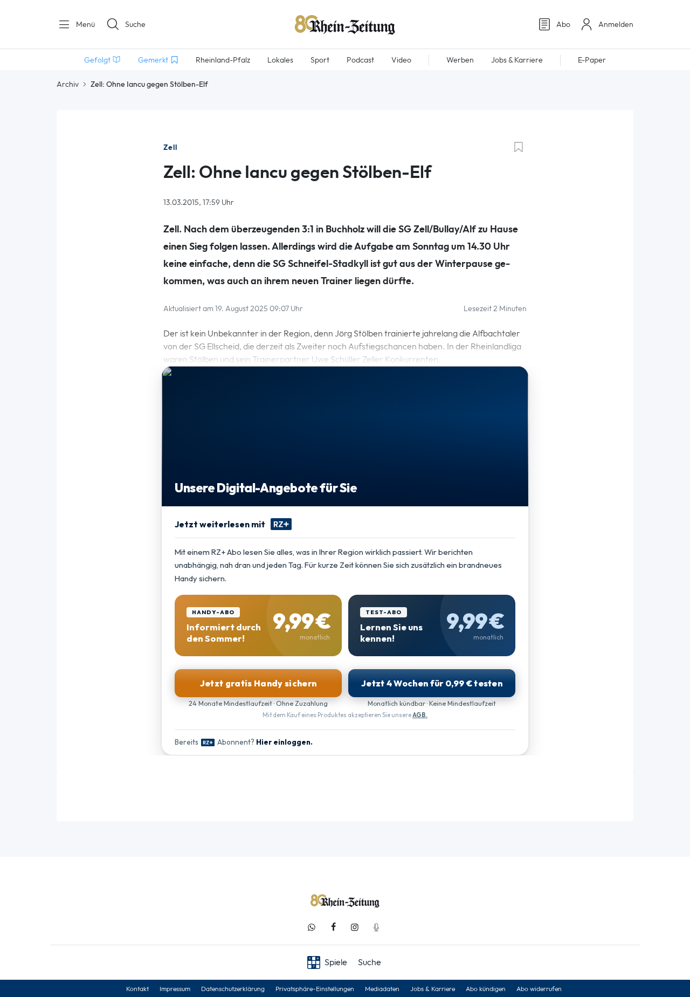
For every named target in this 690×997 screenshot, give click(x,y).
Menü (84, 24)
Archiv (68, 84)
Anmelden (615, 24)
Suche (135, 24)
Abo (563, 24)
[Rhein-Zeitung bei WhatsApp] (311, 927)
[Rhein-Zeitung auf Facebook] (333, 927)
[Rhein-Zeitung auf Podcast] (376, 927)
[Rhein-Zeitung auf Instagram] (354, 927)
